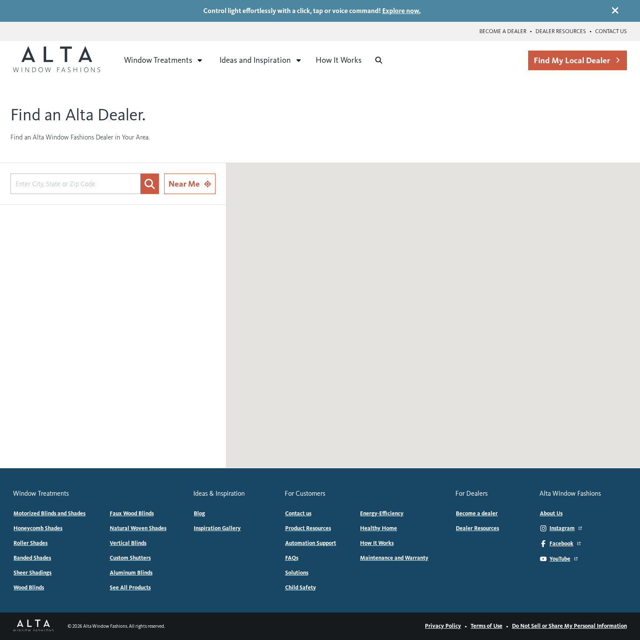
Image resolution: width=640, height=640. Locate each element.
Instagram (562, 528)
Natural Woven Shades (138, 528)
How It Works (339, 60)
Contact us (611, 31)
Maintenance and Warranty (394, 558)
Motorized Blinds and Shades (49, 513)
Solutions (296, 572)
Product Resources (308, 528)
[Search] (379, 60)
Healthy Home (378, 528)
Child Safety (300, 587)
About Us (551, 513)
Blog (199, 513)
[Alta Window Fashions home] (56, 60)
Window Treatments (158, 60)
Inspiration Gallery (217, 528)
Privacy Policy (443, 626)
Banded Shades (32, 558)
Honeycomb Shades (37, 528)
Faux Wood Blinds (132, 513)
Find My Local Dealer (572, 60)
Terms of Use (486, 626)
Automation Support (310, 543)
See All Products (130, 587)
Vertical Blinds (128, 543)
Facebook (561, 543)
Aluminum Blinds (131, 572)
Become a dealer (502, 31)
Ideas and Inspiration (255, 60)
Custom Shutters (130, 558)
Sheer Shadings (32, 572)
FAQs (291, 558)
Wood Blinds (28, 587)
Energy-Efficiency (382, 513)
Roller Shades (30, 543)
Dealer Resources (561, 31)
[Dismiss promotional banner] (615, 10)
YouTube (559, 558)
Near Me (184, 184)
